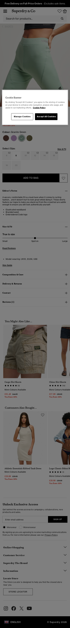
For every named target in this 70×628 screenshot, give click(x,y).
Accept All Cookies (46, 116)
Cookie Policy (39, 108)
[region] (35, 107)
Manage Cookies (22, 116)
